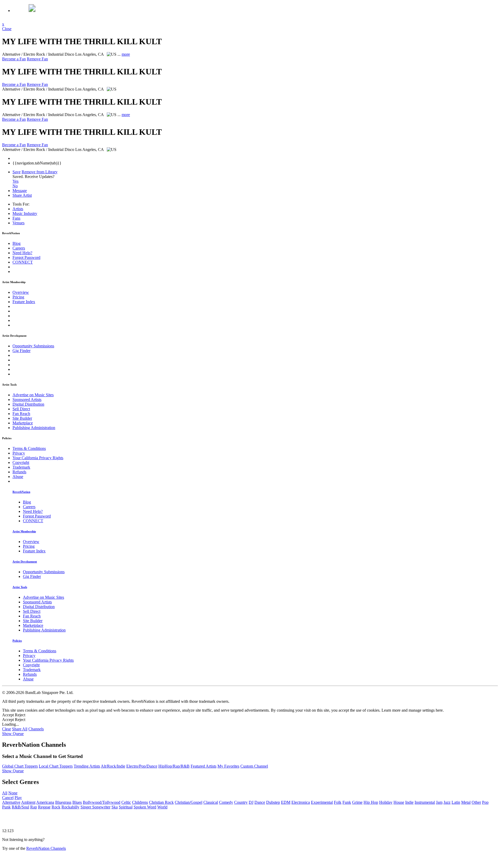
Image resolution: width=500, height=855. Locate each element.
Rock (56, 807)
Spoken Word (145, 807)
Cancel (8, 797)
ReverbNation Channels (46, 848)
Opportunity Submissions (33, 346)
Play (18, 797)
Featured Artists (203, 766)
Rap (33, 807)
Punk (6, 807)
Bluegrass (63, 802)
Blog (16, 243)
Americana (45, 802)
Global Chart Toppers (20, 766)
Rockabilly (70, 807)
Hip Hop (371, 802)
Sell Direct (21, 409)
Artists (17, 209)
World (162, 807)
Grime (357, 802)
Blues (77, 802)
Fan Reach (21, 413)
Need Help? (22, 253)
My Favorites (228, 766)
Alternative (11, 802)
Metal (466, 802)
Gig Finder (21, 350)
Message (19, 190)
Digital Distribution (28, 404)
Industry (24, 213)
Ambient (28, 802)
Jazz (447, 802)
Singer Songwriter (95, 807)
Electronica (300, 802)
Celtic (126, 802)
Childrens (140, 802)
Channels (36, 729)
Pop (485, 802)
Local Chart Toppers (56, 766)
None (12, 793)
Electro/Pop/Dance (141, 766)
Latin (456, 802)
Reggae (44, 807)
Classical (210, 802)
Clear (6, 729)
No (15, 186)
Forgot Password (26, 257)
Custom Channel (254, 766)
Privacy (18, 453)
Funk (346, 802)
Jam (439, 802)
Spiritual (126, 807)
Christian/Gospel (188, 802)
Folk (337, 802)
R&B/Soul (20, 807)
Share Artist (22, 195)
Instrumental (425, 802)
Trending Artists (87, 766)
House (398, 802)
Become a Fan (14, 59)
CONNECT (22, 262)
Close (6, 29)
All (4, 793)
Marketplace (22, 423)
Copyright (20, 462)
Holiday (385, 802)
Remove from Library (40, 172)
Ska (114, 807)
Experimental (322, 802)
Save (16, 172)
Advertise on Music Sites (33, 395)
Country (241, 802)
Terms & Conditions (29, 448)
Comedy (226, 802)
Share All (19, 729)
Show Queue (13, 733)
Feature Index (23, 301)
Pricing (18, 297)
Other (476, 802)
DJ (251, 802)
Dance (259, 802)
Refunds (19, 472)
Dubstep (273, 802)
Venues (18, 223)
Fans (16, 218)
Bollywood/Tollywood (101, 802)
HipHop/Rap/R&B (174, 766)
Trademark (21, 467)
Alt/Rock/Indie (113, 766)
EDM (285, 802)
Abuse (17, 476)
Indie (409, 802)
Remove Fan (37, 59)
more (126, 54)
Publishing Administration (33, 427)
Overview (20, 292)
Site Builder (22, 418)
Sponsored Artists (26, 399)
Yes (15, 181)
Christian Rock (161, 802)
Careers (18, 248)
